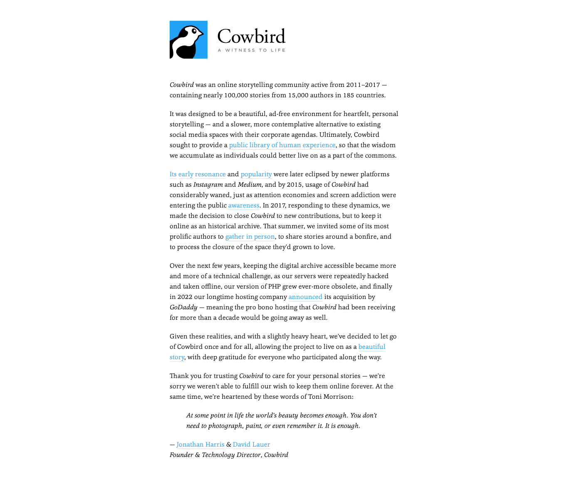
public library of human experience (282, 145)
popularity (256, 174)
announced (306, 296)
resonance (210, 174)
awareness (243, 205)
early (185, 174)
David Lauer (251, 444)
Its (173, 174)
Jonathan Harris (201, 444)
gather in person (250, 236)
